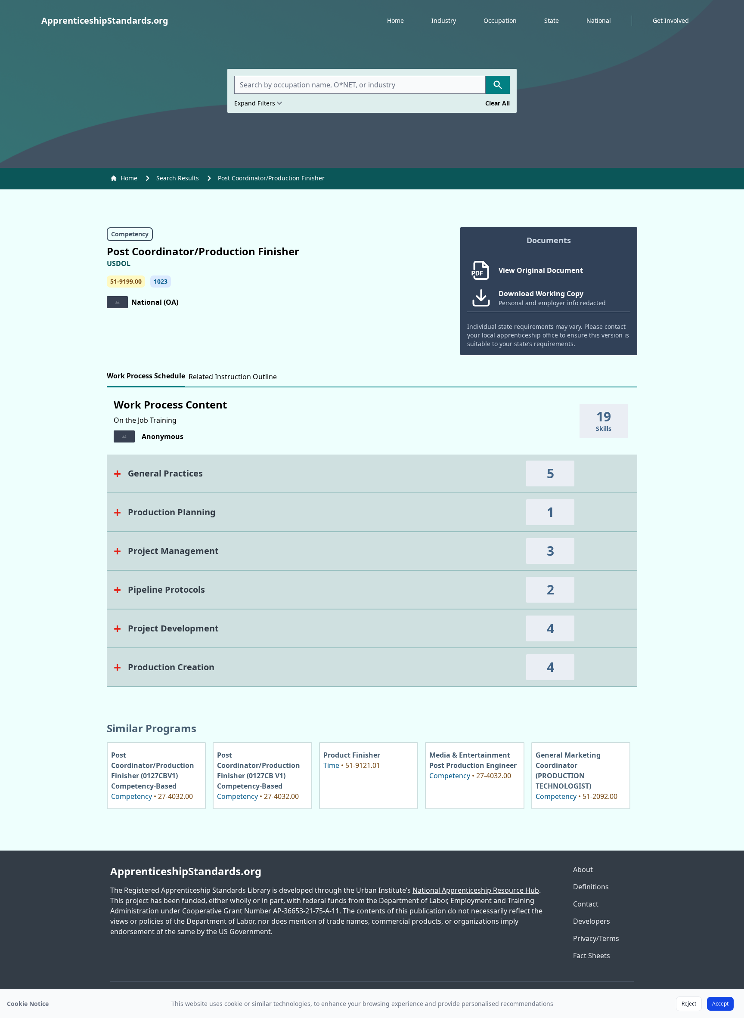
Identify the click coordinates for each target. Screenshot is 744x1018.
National (598, 20)
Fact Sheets (591, 955)
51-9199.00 (126, 281)
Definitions (591, 886)
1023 (160, 281)
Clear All (497, 103)
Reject (689, 1003)
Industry (443, 20)
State (551, 20)
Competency (130, 234)
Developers (591, 921)
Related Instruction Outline (233, 376)
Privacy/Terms (596, 938)
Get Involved (671, 20)
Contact (585, 904)
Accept (720, 1003)
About (583, 869)
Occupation (500, 20)
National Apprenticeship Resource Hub (475, 890)
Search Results (177, 178)
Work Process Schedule (146, 376)
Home (395, 20)
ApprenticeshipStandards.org (185, 871)
